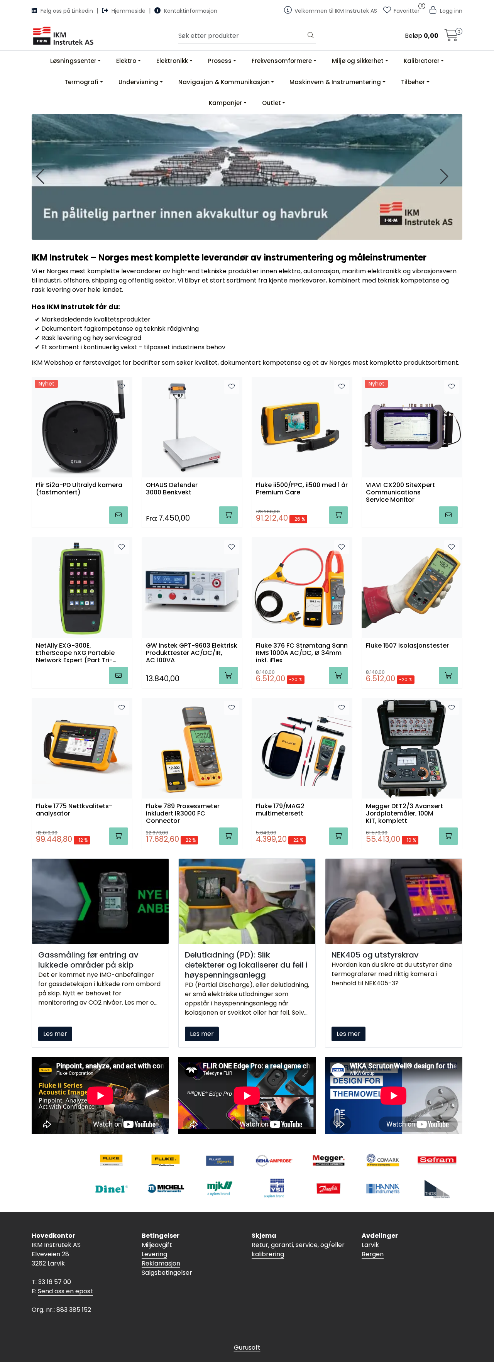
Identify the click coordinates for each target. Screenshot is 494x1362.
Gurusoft (247, 1347)
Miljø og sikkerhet (358, 61)
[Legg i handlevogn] (118, 515)
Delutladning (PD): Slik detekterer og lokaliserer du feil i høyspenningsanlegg (246, 964)
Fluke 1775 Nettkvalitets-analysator (74, 810)
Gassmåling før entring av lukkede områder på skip (88, 959)
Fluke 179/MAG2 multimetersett (280, 810)
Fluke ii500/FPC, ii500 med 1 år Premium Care (302, 489)
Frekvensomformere (282, 61)
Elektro (126, 61)
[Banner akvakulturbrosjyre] (247, 177)
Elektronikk (172, 61)
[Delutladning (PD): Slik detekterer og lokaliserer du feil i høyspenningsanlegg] (247, 901)
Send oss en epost (65, 1291)
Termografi (81, 82)
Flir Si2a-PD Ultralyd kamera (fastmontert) (79, 489)
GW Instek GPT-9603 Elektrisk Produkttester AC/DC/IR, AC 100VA (191, 652)
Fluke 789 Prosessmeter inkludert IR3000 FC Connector (183, 813)
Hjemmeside (128, 11)
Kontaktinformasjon (189, 11)
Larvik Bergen (373, 1249)
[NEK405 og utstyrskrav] (393, 901)
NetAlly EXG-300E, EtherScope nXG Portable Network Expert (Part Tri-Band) (75, 652)
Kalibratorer (422, 61)
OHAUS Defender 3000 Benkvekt (172, 489)
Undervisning (138, 82)
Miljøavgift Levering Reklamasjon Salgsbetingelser (167, 1258)
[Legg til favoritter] (121, 387)
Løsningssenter (73, 61)
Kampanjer (225, 103)
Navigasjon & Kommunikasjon (224, 82)
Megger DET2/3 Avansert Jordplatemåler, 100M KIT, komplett (404, 813)
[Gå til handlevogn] (451, 37)
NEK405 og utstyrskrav (375, 954)
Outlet (271, 103)
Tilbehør (413, 82)
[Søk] (311, 36)
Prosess (220, 61)
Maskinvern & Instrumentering (335, 82)
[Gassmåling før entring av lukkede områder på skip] (100, 901)
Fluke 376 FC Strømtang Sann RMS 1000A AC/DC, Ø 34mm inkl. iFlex (302, 652)
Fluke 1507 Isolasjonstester (407, 646)
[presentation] (41, 176)
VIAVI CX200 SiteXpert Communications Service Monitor (400, 492)
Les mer (55, 1033)
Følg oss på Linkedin (67, 11)
